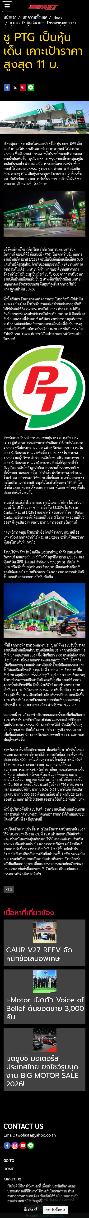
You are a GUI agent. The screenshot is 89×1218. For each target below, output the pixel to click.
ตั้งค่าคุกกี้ (30, 1210)
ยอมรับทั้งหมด (56, 1210)
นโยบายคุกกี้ (33, 1201)
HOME (9, 1168)
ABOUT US (12, 1179)
